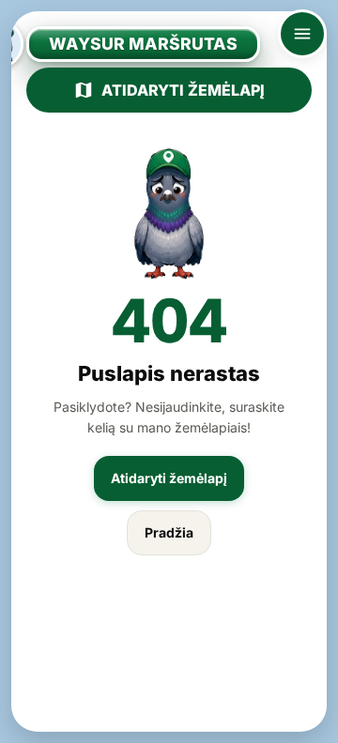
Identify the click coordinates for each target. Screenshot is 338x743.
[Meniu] (302, 33)
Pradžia (169, 532)
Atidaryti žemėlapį (183, 90)
